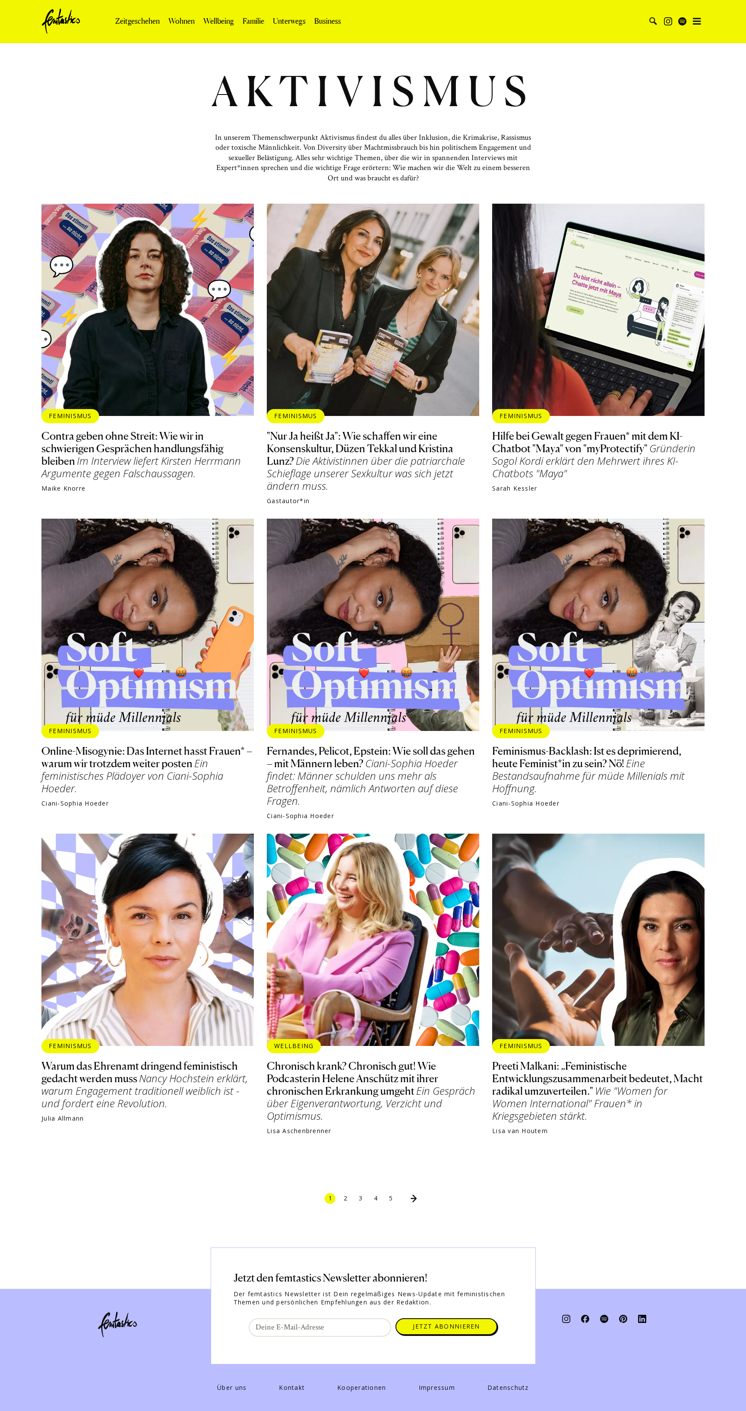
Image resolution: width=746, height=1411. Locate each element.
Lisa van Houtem (520, 1131)
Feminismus (70, 416)
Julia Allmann (62, 1118)
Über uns (232, 1388)
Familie (253, 21)
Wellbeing (218, 21)
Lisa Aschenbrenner (299, 1131)
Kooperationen (361, 1388)
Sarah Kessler (514, 488)
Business (327, 21)
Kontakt (292, 1388)
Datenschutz (508, 1388)
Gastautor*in (288, 501)
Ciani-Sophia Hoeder (75, 803)
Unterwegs (289, 21)
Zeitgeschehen (137, 21)
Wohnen (181, 21)
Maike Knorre (63, 488)
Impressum (437, 1388)
